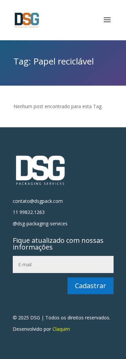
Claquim (61, 329)
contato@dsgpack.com (38, 201)
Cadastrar (90, 285)
